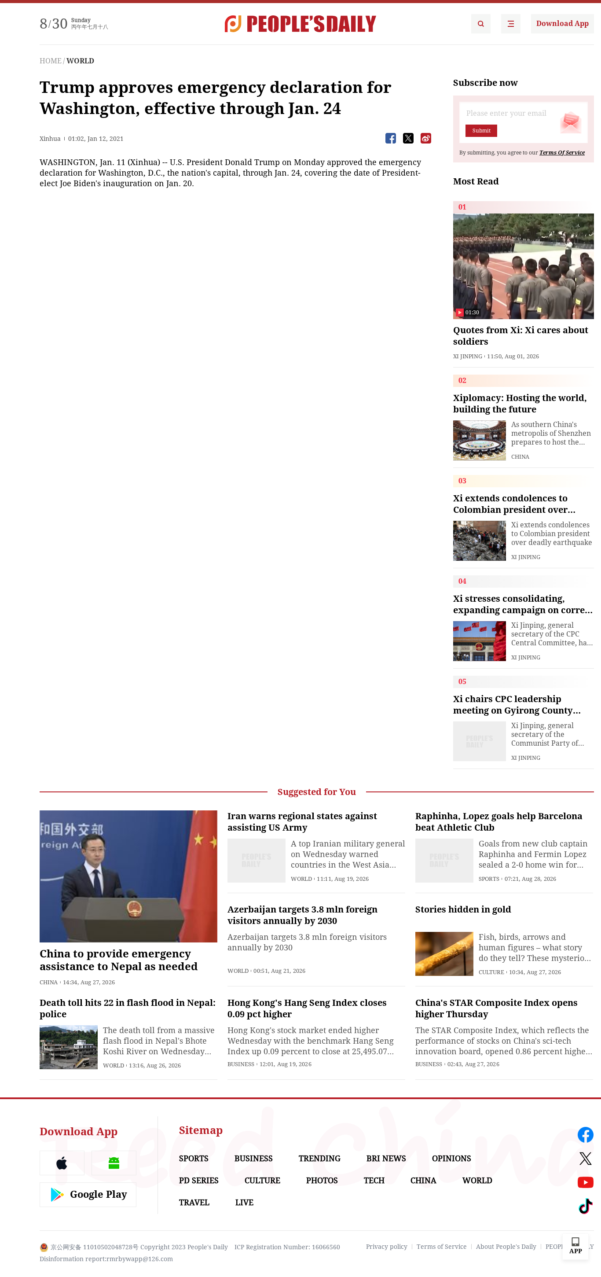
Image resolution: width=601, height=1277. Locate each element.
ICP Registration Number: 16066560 (287, 1247)
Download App (562, 23)
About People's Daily (506, 1246)
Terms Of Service (562, 153)
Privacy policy (386, 1246)
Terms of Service (442, 1246)
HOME (51, 61)
